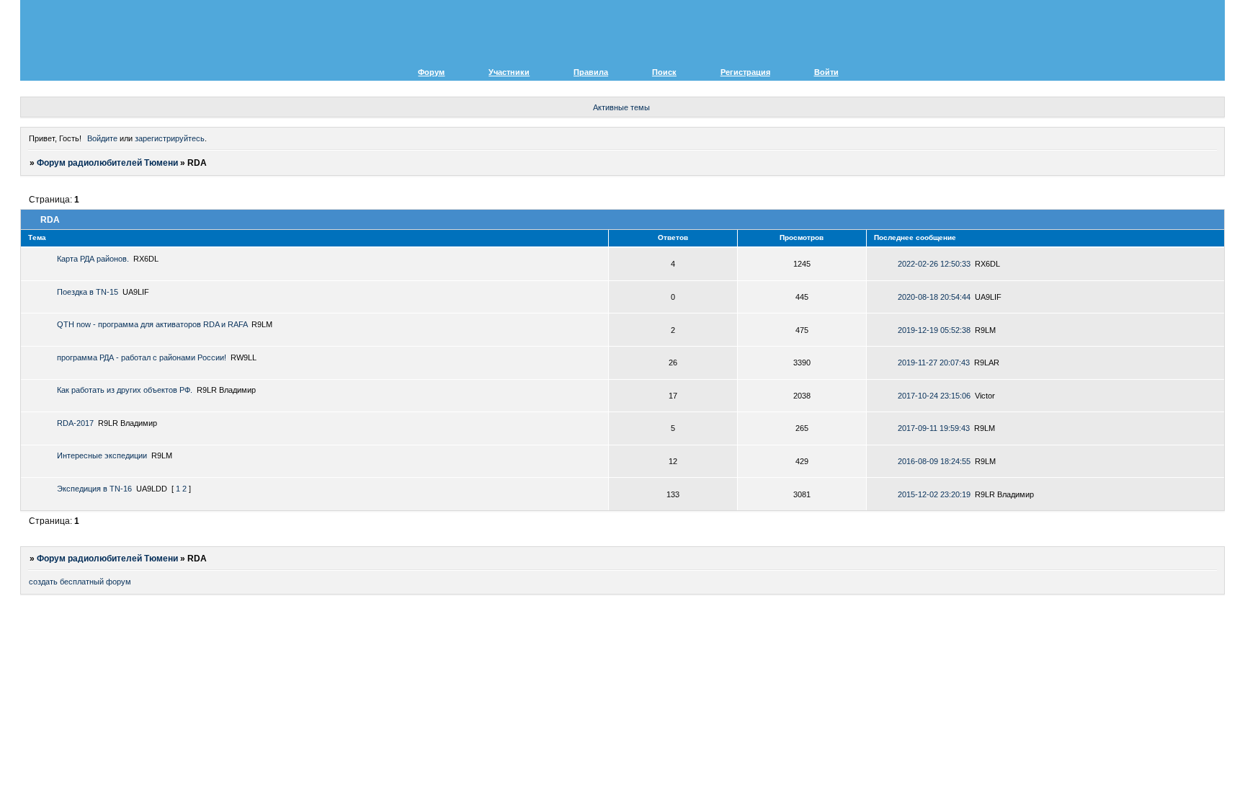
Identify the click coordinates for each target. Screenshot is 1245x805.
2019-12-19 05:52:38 (934, 330)
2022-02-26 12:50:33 (934, 263)
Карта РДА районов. (93, 258)
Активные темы (621, 107)
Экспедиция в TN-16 (94, 488)
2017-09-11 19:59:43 (934, 428)
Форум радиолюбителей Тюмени (107, 163)
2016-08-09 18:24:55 (934, 461)
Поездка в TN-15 (87, 292)
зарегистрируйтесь (170, 138)
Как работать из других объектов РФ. (124, 390)
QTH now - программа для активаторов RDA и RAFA (152, 324)
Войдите (102, 138)
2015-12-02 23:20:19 (934, 494)
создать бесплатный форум (80, 581)
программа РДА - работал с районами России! (141, 357)
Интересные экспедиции (102, 455)
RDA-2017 (75, 423)
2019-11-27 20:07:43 (934, 362)
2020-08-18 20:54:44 (934, 297)
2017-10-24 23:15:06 (934, 395)
